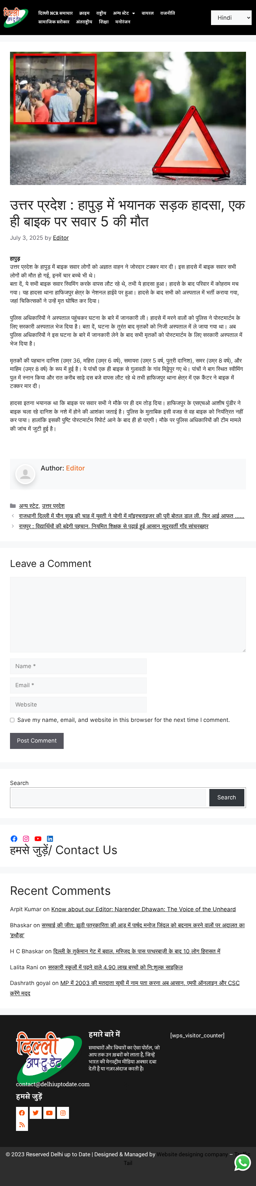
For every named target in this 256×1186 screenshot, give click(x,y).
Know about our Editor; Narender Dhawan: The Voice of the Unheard (143, 909)
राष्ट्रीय (101, 13)
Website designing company (192, 1154)
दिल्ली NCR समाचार (55, 13)
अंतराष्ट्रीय (84, 22)
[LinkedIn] (50, 839)
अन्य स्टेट (121, 13)
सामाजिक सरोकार (53, 22)
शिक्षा (104, 22)
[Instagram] (26, 839)
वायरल (148, 13)
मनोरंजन (122, 22)
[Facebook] (14, 839)
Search (19, 783)
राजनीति (167, 13)
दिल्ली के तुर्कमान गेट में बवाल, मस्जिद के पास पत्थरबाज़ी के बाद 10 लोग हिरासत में (136, 951)
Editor (75, 468)
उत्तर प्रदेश (53, 506)
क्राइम (84, 13)
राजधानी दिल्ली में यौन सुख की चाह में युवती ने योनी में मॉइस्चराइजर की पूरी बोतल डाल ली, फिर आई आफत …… (131, 516)
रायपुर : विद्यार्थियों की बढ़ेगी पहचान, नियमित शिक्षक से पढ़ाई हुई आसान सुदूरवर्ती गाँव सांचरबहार (113, 526)
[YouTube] (38, 839)
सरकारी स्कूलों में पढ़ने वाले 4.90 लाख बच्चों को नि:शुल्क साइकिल (115, 967)
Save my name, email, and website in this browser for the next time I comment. (123, 720)
